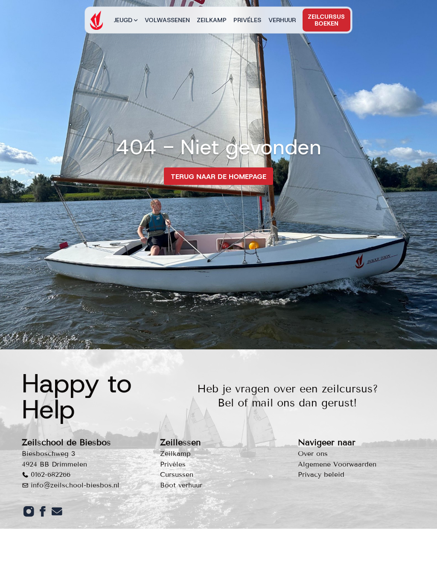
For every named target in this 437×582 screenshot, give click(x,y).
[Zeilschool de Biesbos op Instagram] (29, 511)
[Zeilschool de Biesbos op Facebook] (43, 511)
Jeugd (123, 20)
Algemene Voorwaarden (337, 464)
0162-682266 (50, 474)
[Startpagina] (96, 20)
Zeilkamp (212, 20)
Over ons (313, 453)
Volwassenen (167, 20)
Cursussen (176, 474)
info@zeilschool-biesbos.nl (75, 485)
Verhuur (282, 20)
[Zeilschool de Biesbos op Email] (57, 511)
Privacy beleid (321, 474)
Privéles (247, 20)
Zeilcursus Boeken (326, 20)
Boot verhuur (181, 485)
